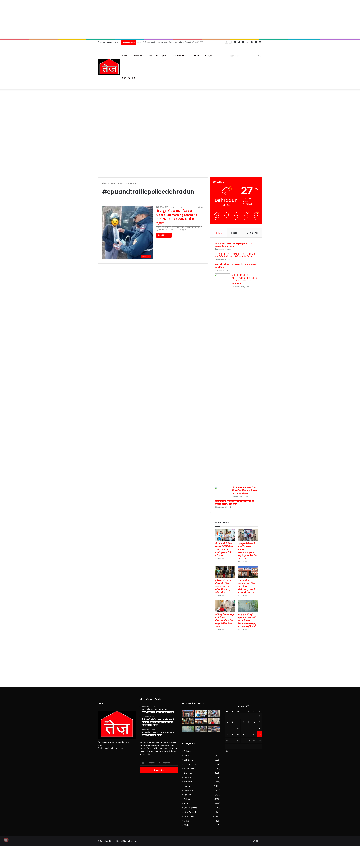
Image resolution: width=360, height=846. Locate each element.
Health (195, 56)
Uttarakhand (189, 816)
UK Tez (161, 207)
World (186, 825)
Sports (187, 803)
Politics (153, 56)
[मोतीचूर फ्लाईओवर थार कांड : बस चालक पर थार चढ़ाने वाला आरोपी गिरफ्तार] (214, 729)
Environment (139, 56)
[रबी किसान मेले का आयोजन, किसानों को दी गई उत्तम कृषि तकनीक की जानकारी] (222, 378)
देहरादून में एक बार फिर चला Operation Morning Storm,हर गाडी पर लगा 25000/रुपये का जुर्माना (176, 217)
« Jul (226, 751)
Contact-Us (128, 78)
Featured (188, 777)
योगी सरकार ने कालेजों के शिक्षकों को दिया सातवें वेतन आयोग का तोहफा (244, 490)
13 (243, 728)
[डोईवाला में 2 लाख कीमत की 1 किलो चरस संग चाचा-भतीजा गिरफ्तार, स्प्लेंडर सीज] (225, 572)
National (187, 795)
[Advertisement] (180, 19)
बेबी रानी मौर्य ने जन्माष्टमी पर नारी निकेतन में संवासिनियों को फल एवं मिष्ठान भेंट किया (236, 255)
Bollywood (188, 751)
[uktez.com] (109, 67)
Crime (165, 56)
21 (249, 734)
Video (186, 821)
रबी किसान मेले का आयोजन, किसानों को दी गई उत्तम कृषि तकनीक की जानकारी (244, 279)
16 (259, 728)
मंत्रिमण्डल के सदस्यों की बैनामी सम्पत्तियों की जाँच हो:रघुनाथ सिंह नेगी (234, 502)
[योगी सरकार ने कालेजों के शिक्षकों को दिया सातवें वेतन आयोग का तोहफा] (222, 490)
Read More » (163, 235)
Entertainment (180, 56)
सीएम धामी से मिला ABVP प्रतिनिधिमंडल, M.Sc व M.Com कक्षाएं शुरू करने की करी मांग (224, 549)
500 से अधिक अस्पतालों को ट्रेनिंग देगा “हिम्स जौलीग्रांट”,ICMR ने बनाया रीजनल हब (246, 586)
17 (227, 734)
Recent (234, 232)
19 (238, 734)
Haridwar (188, 782)
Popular (218, 232)
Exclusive (208, 56)
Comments (252, 232)
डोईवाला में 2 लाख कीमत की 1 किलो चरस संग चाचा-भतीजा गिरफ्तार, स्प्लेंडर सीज (164, 42)
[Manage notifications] (6, 840)
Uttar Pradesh (190, 812)
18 (232, 734)
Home (125, 56)
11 (232, 728)
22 (254, 734)
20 (243, 734)
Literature (188, 790)
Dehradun (188, 760)
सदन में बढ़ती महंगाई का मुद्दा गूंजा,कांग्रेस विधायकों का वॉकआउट (233, 245)
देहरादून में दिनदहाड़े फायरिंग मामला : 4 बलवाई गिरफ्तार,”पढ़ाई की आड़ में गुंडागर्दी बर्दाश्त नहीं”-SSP (247, 551)
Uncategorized (190, 808)
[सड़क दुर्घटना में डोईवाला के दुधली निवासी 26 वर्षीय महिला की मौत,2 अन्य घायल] (188, 713)
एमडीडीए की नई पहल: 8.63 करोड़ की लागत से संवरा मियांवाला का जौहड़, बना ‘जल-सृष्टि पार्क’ (247, 620)
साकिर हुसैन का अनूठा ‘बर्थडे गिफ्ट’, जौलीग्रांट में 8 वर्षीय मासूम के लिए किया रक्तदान (225, 620)
